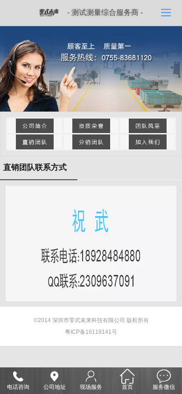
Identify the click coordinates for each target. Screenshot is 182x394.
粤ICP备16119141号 (91, 332)
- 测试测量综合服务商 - (105, 12)
